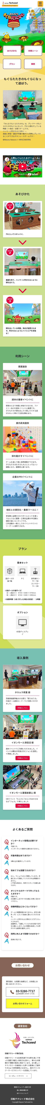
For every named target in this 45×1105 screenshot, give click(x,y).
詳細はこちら (23, 708)
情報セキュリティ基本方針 (22, 1087)
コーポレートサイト (16, 1076)
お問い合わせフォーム (22, 1003)
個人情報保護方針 (22, 1090)
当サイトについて (22, 1093)
